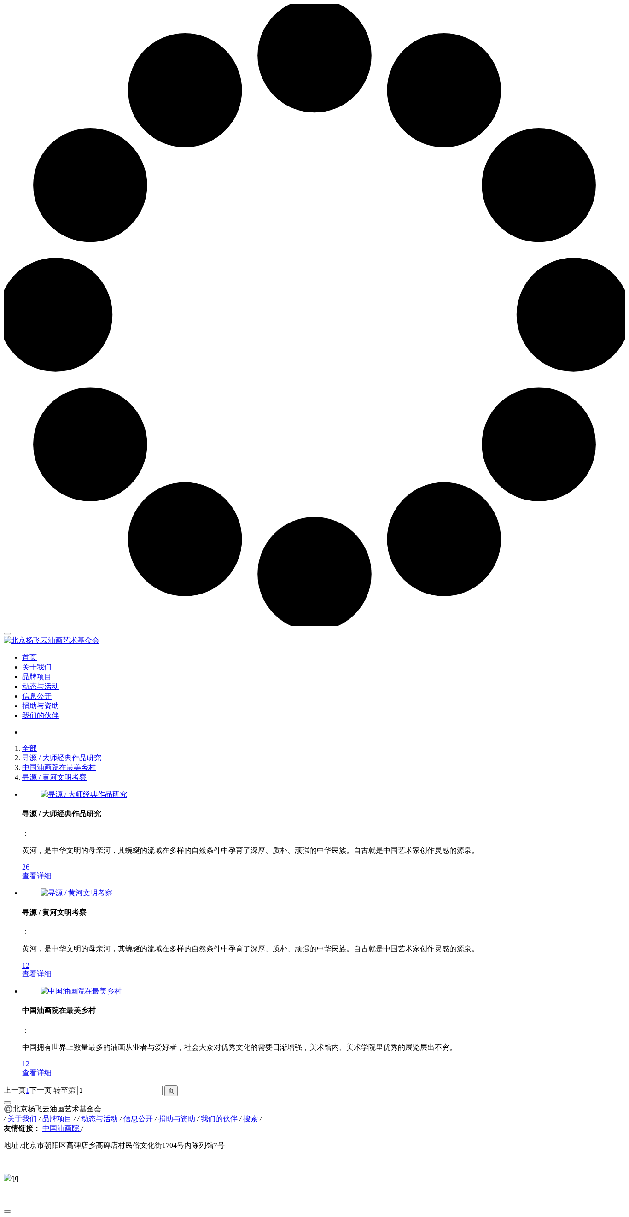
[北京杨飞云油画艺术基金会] (314, 641)
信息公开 (37, 696)
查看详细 (37, 876)
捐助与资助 (40, 706)
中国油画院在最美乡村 (59, 767)
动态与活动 (40, 686)
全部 (29, 748)
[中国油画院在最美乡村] (81, 991)
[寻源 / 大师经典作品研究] (84, 794)
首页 (29, 657)
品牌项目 (37, 677)
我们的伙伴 (40, 715)
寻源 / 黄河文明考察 (54, 777)
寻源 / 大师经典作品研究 (61, 758)
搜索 (250, 1119)
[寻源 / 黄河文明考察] (76, 893)
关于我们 (37, 667)
